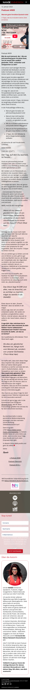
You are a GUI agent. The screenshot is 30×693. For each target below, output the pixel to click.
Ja (16, 548)
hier (15, 400)
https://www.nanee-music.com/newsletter (12, 431)
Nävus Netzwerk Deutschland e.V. (16, 481)
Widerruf (15, 691)
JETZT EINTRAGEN (15, 551)
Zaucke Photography (14, 680)
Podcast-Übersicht (15, 461)
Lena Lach (7, 680)
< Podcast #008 (15, 458)
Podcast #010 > (15, 465)
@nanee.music (6, 404)
